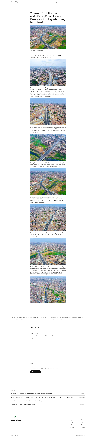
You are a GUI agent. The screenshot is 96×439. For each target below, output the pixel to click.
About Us (52, 2)
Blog (56, 2)
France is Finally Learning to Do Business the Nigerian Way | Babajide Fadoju (31, 393)
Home (65, 2)
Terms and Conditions (80, 2)
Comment (32, 338)
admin (35, 50)
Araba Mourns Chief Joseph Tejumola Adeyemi (23, 404)
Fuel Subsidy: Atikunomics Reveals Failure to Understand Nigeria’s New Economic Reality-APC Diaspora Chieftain (42, 397)
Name (31, 352)
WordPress (83, 435)
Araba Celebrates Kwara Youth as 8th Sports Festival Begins (27, 401)
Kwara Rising (14, 2)
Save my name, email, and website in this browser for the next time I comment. (44, 368)
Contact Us (60, 2)
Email (31, 358)
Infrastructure (39, 50)
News (43, 50)
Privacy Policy (71, 2)
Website (31, 363)
